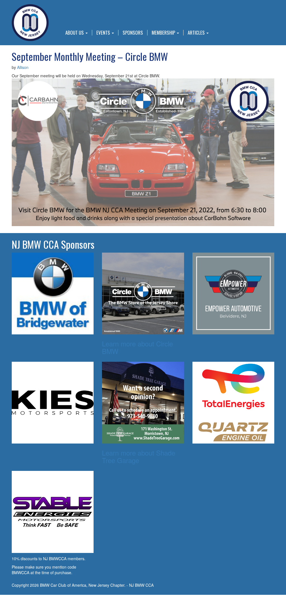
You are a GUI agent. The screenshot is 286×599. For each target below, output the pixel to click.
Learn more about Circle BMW (137, 347)
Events (103, 32)
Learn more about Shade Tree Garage (138, 456)
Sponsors (133, 32)
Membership (164, 32)
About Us (75, 32)
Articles (197, 32)
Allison (22, 67)
